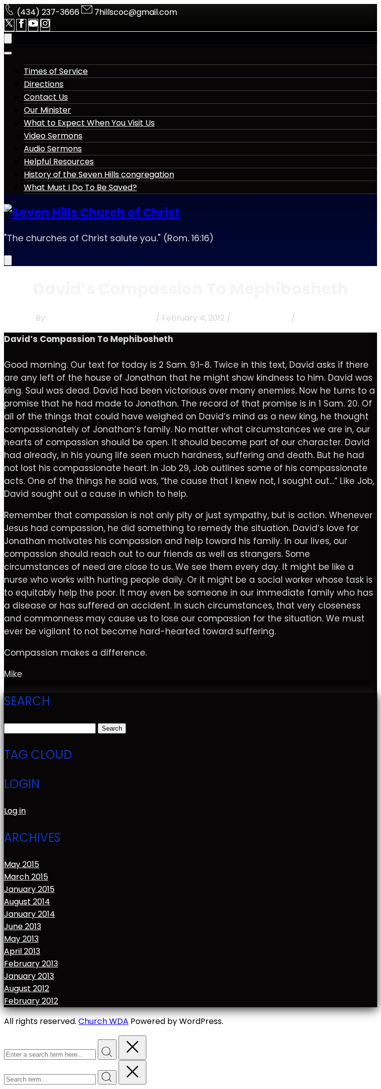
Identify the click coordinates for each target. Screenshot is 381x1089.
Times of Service (56, 71)
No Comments (261, 318)
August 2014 (27, 901)
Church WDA (103, 1021)
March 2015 (26, 877)
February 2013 (31, 963)
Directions (44, 84)
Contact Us (46, 97)
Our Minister (47, 110)
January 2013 (29, 976)
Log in (15, 811)
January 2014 (29, 914)
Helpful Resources (59, 161)
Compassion (321, 318)
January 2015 (29, 889)
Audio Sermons (53, 148)
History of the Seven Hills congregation (99, 174)
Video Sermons (53, 135)
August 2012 (26, 988)
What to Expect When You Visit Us (89, 123)
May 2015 (21, 864)
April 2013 (22, 951)
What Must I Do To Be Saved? (80, 187)
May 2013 (21, 939)
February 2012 (31, 1001)
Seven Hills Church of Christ (100, 318)
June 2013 (22, 926)
